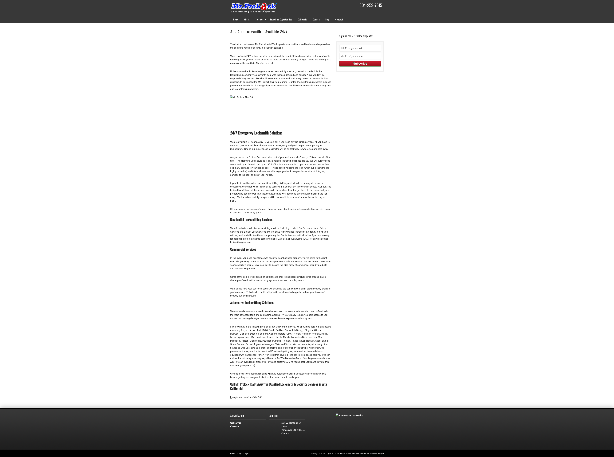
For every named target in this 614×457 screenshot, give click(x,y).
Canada (316, 19)
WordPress (372, 453)
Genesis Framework (357, 453)
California (302, 19)
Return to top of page (239, 453)
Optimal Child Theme (336, 453)
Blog (327, 19)
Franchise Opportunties (281, 19)
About (247, 19)
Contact (339, 19)
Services (257, 20)
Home (235, 19)
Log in (381, 453)
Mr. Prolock (260, 8)
